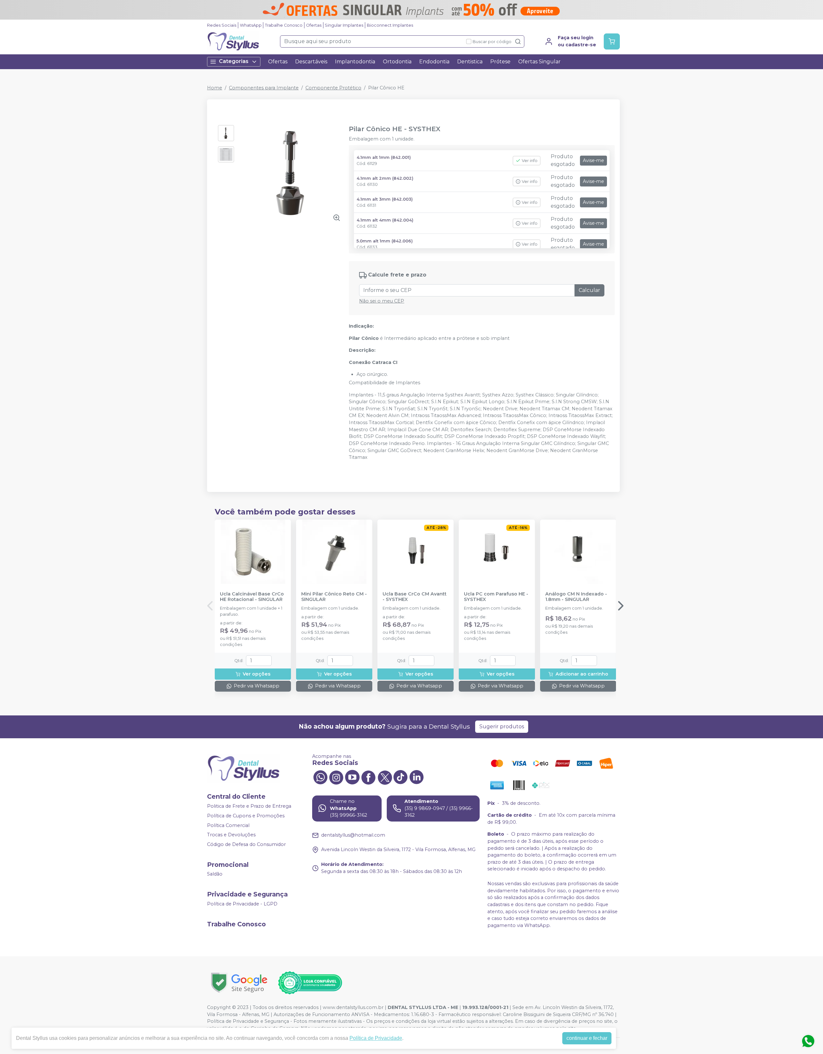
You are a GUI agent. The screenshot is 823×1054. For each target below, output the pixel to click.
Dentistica (470, 62)
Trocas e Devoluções (231, 835)
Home (214, 88)
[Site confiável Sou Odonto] (310, 983)
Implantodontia (355, 62)
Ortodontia (397, 62)
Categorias (234, 61)
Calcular (589, 290)
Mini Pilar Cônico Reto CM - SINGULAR (334, 596)
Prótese (500, 62)
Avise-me (593, 160)
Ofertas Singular (539, 62)
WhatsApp (251, 25)
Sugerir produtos (501, 726)
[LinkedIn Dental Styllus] (417, 777)
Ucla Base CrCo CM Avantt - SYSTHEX (415, 596)
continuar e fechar (586, 1038)
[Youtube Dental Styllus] (352, 777)
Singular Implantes (344, 25)
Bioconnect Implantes (390, 25)
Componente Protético (333, 88)
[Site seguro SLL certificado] (239, 982)
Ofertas (313, 25)
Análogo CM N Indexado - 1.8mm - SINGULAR (576, 596)
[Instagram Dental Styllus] (336, 777)
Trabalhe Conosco (284, 25)
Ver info (530, 160)
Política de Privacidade (375, 1038)
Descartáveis (311, 62)
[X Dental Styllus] (384, 777)
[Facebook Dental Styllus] (368, 777)
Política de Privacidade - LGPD (242, 904)
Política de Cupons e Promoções (246, 816)
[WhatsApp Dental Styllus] (320, 777)
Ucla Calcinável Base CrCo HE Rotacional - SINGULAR (252, 596)
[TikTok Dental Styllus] (401, 777)
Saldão (214, 874)
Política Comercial (228, 825)
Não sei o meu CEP (381, 301)
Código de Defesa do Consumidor (246, 844)
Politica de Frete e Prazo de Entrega (249, 806)
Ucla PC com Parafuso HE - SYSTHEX (496, 596)
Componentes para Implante (264, 88)
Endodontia (434, 62)
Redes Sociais (221, 25)
